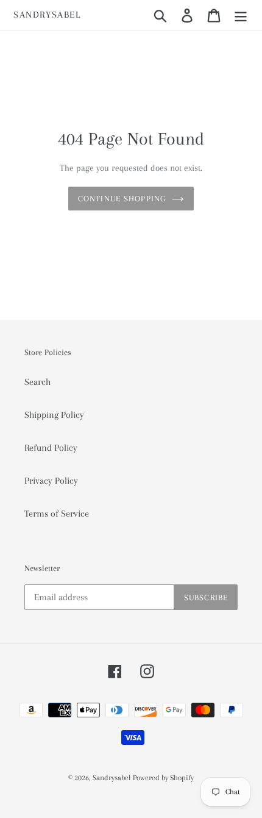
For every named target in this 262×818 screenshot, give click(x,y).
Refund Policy (50, 447)
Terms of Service (56, 513)
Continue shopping (122, 198)
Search (37, 381)
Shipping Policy (54, 414)
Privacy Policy (51, 480)
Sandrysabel (47, 14)
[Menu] (240, 15)
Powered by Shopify (163, 777)
